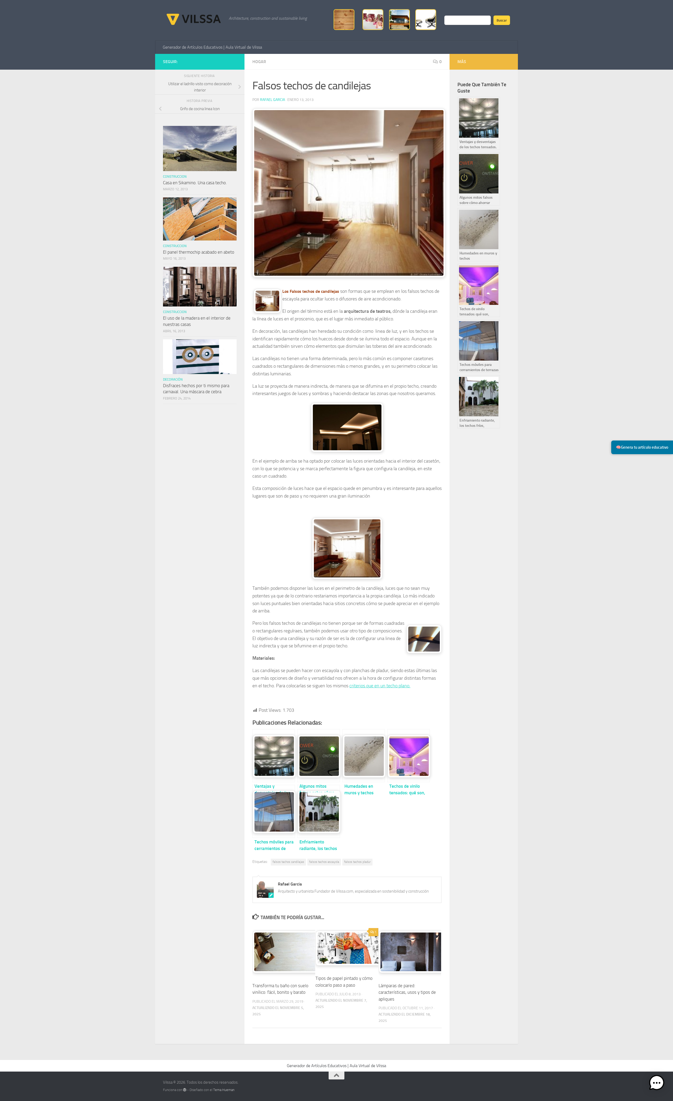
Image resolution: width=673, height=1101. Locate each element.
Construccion (175, 176)
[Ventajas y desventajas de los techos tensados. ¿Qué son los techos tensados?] (273, 755)
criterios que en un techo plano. (379, 686)
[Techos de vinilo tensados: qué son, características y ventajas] (408, 755)
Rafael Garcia (272, 100)
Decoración (173, 379)
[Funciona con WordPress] (184, 1090)
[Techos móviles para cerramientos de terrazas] (273, 811)
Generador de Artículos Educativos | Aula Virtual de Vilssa (212, 47)
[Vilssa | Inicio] (193, 18)
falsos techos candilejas (288, 862)
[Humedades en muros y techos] (363, 755)
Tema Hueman (223, 1090)
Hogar (259, 61)
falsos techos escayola (324, 862)
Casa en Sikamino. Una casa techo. (195, 182)
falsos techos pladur (357, 862)
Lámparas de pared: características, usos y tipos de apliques (407, 992)
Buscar (502, 20)
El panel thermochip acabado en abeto (198, 252)
